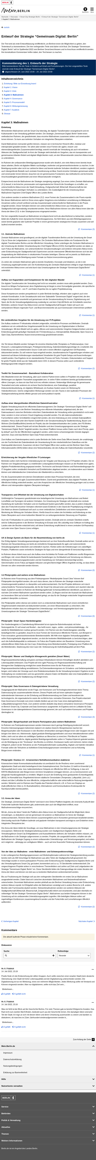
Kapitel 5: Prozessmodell (14, 102)
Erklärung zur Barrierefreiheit (15, 1073)
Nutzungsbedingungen (12, 1066)
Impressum (7, 1053)
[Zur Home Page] (15, 10)
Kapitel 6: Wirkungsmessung (16, 106)
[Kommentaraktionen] (93, 969)
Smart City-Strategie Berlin (30, 17)
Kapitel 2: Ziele (10, 91)
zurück (6, 27)
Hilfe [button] (3, 1079)
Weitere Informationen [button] (11, 1141)
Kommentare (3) (88, 229)
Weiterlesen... (7, 989)
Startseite (4, 17)
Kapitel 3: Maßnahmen (11, 19)
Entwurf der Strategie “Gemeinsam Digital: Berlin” (60, 17)
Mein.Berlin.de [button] (8, 1046)
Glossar (7, 114)
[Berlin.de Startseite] (8, 1097)
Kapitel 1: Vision (10, 87)
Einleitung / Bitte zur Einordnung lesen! (20, 84)
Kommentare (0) (88, 570)
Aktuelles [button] (5, 1127)
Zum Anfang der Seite (82, 1039)
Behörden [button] (5, 1113)
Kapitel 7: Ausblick (11, 110)
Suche (6, 951)
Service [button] (4, 1107)
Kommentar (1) (88, 275)
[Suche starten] (53, 955)
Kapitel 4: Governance (13, 99)
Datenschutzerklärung (12, 1059)
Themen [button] (5, 1134)
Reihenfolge (63, 951)
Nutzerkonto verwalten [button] (11, 1086)
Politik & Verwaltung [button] (10, 1120)
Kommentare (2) (88, 368)
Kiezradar (14, 17)
